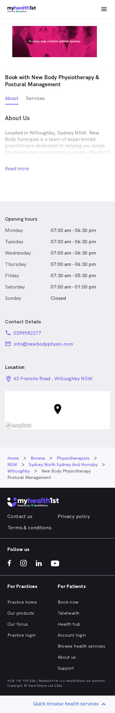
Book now (68, 602)
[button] (58, 410)
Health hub (69, 624)
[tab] (11, 100)
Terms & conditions (29, 527)
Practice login (21, 635)
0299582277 (27, 333)
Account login (72, 635)
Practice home (22, 602)
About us (67, 657)
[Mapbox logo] (18, 425)
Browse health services (81, 646)
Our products (20, 613)
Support (66, 668)
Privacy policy (74, 516)
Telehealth (69, 613)
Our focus (17, 624)
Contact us (20, 516)
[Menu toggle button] (104, 9)
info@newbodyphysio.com (43, 344)
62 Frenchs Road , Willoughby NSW (53, 378)
